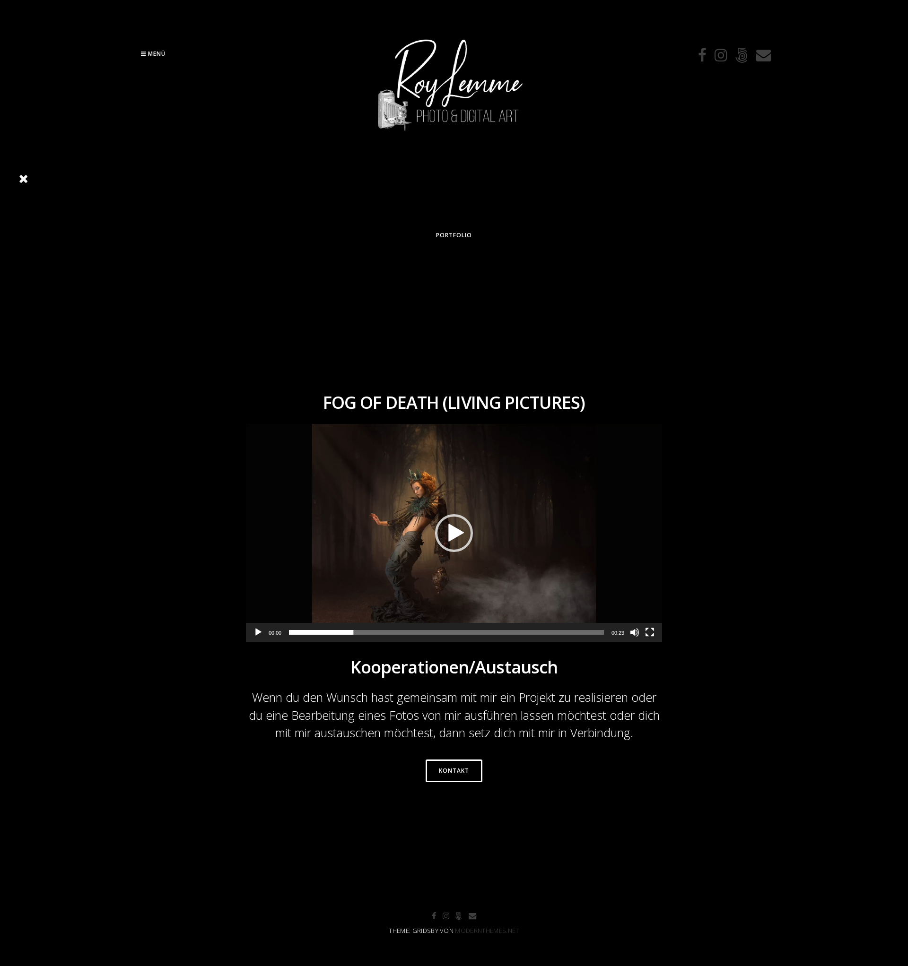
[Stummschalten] (634, 632)
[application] (454, 533)
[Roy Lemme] (454, 142)
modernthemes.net (487, 930)
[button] (454, 533)
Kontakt (454, 771)
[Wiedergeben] (258, 632)
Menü (156, 54)
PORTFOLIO (453, 235)
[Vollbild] (650, 632)
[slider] (446, 632)
